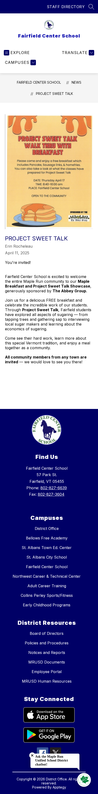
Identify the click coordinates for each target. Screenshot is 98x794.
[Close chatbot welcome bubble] (32, 755)
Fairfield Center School (39, 82)
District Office (47, 528)
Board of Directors (47, 633)
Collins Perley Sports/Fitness (47, 595)
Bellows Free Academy (47, 538)
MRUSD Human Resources (47, 681)
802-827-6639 (53, 487)
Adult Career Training (46, 585)
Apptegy (59, 787)
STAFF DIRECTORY (66, 6)
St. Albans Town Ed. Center (47, 547)
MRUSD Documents (46, 662)
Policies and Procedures (47, 643)
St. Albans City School (46, 557)
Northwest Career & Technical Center (47, 576)
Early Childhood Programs (46, 605)
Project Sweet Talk (54, 94)
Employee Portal (47, 671)
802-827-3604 (51, 494)
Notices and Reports (46, 652)
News (76, 82)
